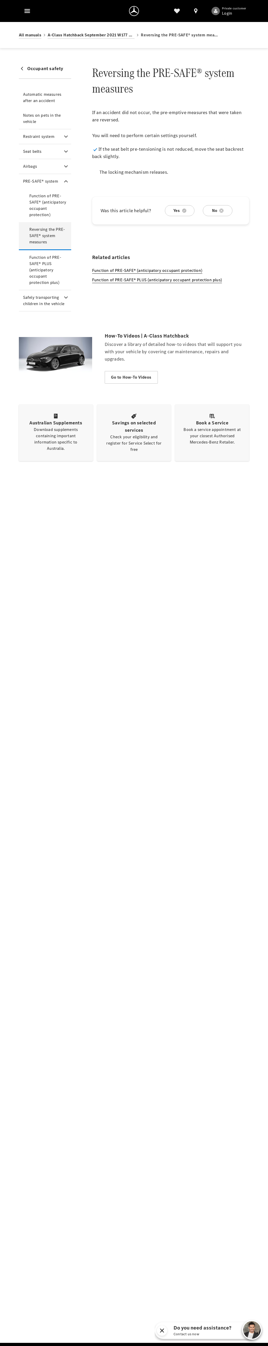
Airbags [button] (30, 166)
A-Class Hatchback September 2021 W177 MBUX (91, 35)
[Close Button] (211, 1330)
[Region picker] (196, 11)
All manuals (30, 35)
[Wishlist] (177, 11)
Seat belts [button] (32, 151)
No (214, 210)
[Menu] (27, 11)
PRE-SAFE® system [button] (40, 181)
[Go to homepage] (134, 11)
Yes (176, 210)
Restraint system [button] (38, 136)
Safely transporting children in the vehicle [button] (44, 300)
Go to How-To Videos (131, 377)
